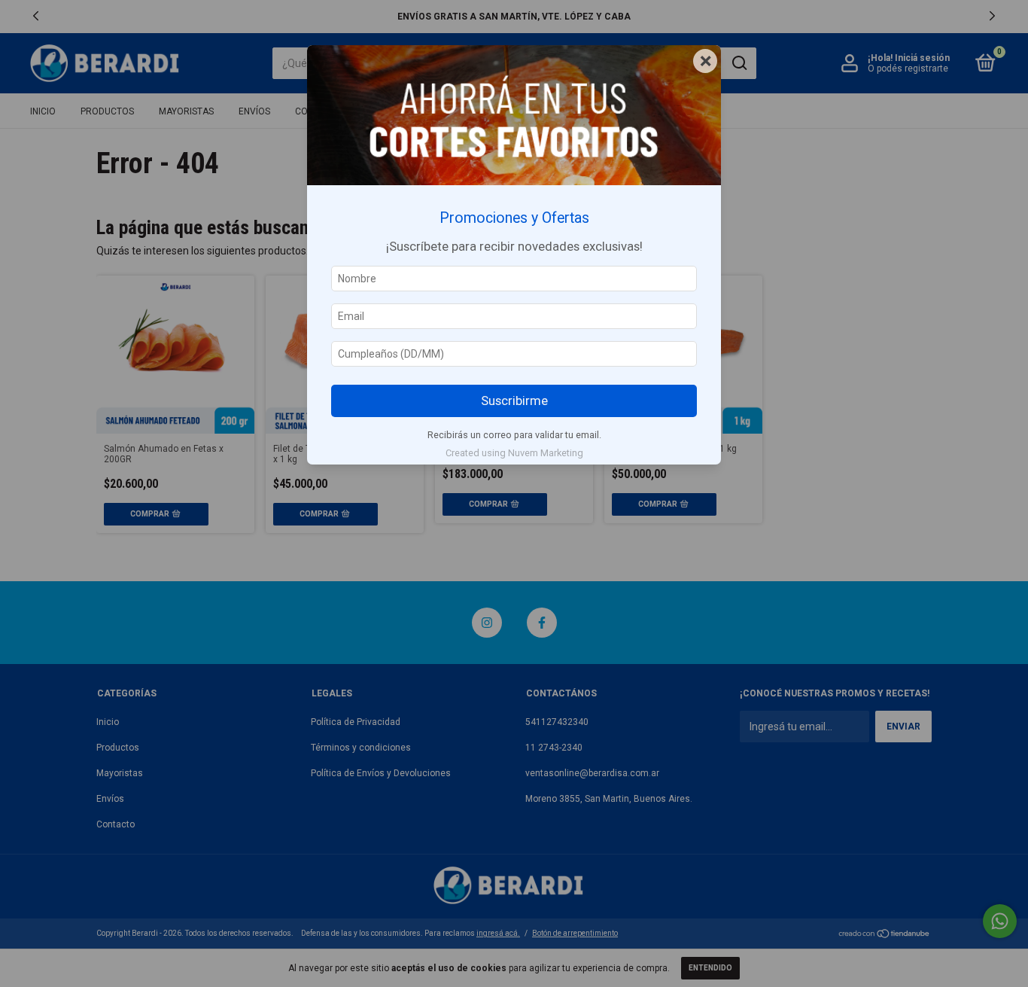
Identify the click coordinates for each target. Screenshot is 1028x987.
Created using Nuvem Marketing (514, 452)
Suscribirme (514, 400)
